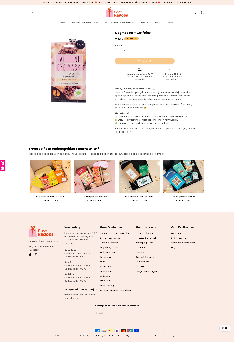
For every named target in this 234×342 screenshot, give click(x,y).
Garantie (140, 252)
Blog (173, 247)
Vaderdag (105, 276)
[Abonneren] (138, 313)
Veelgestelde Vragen (146, 271)
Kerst (102, 261)
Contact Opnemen (145, 257)
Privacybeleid (142, 261)
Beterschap (106, 257)
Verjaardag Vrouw (109, 247)
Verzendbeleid (155, 336)
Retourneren (142, 247)
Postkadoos (67, 336)
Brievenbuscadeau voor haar (50, 197)
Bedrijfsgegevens (180, 238)
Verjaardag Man (108, 252)
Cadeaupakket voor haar (95, 197)
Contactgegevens (171, 336)
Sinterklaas (105, 266)
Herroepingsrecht (144, 242)
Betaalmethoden (144, 233)
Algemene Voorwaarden (183, 242)
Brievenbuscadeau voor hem (139, 197)
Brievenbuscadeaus (110, 238)
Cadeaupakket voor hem (184, 197)
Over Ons (176, 233)
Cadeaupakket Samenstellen (115, 233)
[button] (32, 12)
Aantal (118, 45)
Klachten (140, 266)
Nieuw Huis (105, 280)
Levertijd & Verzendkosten (149, 238)
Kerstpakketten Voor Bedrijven (115, 290)
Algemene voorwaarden (136, 336)
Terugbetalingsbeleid (101, 336)
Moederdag (106, 271)
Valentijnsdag (107, 285)
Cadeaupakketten (109, 242)
